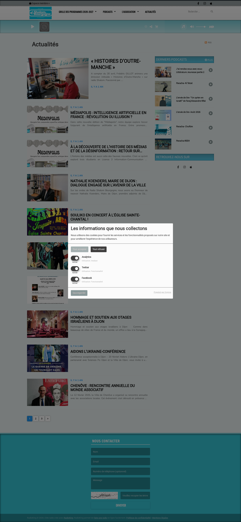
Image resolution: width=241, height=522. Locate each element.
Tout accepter (80, 249)
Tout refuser (98, 249)
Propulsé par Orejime (162, 292)
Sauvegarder (79, 293)
